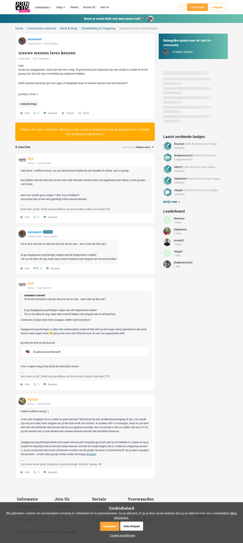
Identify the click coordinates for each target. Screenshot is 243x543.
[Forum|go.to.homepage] (22, 7)
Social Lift (89, 7)
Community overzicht (41, 28)
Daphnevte (180, 178)
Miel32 (178, 167)
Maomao (179, 218)
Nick (30, 158)
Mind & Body (68, 28)
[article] (85, 188)
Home (19, 28)
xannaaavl (35, 39)
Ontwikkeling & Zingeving (98, 28)
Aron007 (179, 240)
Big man (179, 144)
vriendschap (28, 104)
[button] (197, 7)
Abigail (178, 190)
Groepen (91, 454)
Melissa (33, 399)
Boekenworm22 (183, 155)
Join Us (104, 7)
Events (74, 7)
